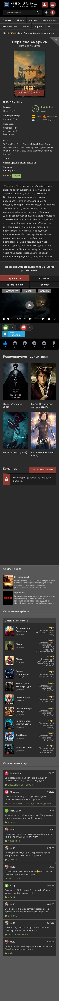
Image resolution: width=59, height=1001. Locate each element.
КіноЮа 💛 (8, 33)
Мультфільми (49, 20)
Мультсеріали (10, 26)
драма (6, 162)
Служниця (14, 841)
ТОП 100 (52, 26)
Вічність (12, 916)
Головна (7, 20)
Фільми (20, 20)
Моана (11, 822)
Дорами (38, 26)
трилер (15, 162)
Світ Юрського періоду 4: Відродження (30, 803)
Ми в (16, 333)
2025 (12, 101)
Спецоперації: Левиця (20, 785)
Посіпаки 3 (14, 878)
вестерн (31, 162)
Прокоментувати (43, 469)
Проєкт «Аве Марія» (19, 934)
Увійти (45, 4)
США (5, 101)
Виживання (9, 170)
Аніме (25, 26)
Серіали (33, 20)
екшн (22, 162)
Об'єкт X (12, 859)
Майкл (11, 953)
